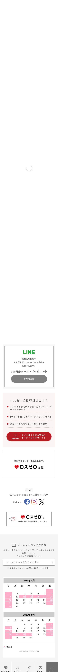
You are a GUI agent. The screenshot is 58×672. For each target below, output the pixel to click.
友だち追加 (29, 378)
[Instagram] (34, 503)
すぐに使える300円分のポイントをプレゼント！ (34, 436)
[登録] (52, 562)
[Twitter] (42, 502)
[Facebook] (27, 503)
